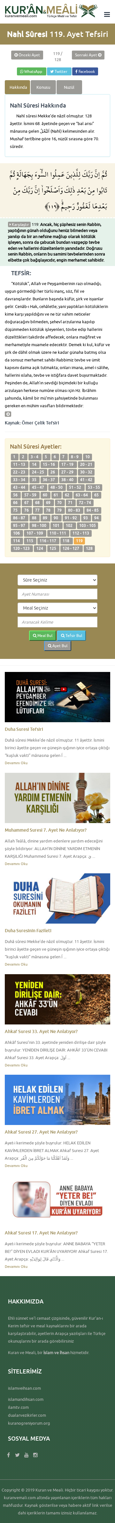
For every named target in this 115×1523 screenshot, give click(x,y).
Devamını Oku (16, 763)
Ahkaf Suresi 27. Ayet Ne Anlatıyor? (41, 1132)
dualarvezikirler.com (27, 1415)
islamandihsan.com (25, 1399)
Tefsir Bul (73, 635)
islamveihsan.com (24, 1388)
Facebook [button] (86, 71)
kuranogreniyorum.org (29, 1423)
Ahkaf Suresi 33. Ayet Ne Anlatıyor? (41, 1031)
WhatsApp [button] (33, 71)
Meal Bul (44, 635)
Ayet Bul (59, 645)
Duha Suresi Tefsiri (24, 729)
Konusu (43, 87)
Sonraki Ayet (86, 54)
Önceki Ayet (29, 54)
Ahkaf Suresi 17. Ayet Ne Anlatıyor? (41, 1232)
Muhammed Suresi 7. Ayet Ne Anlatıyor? (46, 830)
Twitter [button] (61, 71)
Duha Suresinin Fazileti (28, 930)
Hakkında (18, 87)
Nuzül (69, 87)
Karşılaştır (20, 224)
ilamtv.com (18, 1407)
